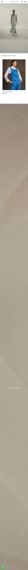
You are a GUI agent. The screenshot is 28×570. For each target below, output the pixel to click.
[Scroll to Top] (25, 562)
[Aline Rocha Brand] (14, 1)
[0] (25, 1)
